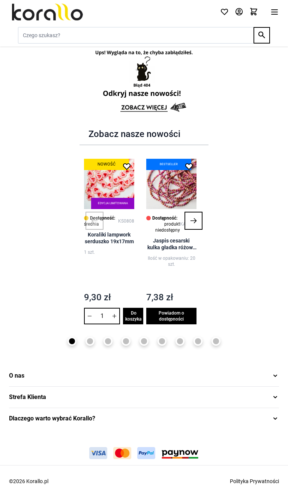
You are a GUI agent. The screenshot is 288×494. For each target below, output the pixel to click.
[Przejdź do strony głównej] (110, 12)
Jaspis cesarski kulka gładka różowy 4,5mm (171, 244)
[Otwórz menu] (274, 12)
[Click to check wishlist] (224, 12)
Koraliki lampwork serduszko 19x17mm (109, 238)
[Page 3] (108, 341)
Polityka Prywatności (254, 481)
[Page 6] (162, 341)
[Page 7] (180, 341)
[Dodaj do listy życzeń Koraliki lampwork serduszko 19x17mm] (126, 166)
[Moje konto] (239, 12)
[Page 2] (90, 341)
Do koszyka (133, 316)
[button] (95, 221)
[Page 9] (216, 341)
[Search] (262, 35)
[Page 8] (198, 341)
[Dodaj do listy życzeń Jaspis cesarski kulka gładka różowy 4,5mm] (189, 166)
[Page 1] (72, 341)
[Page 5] (144, 341)
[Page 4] (126, 341)
